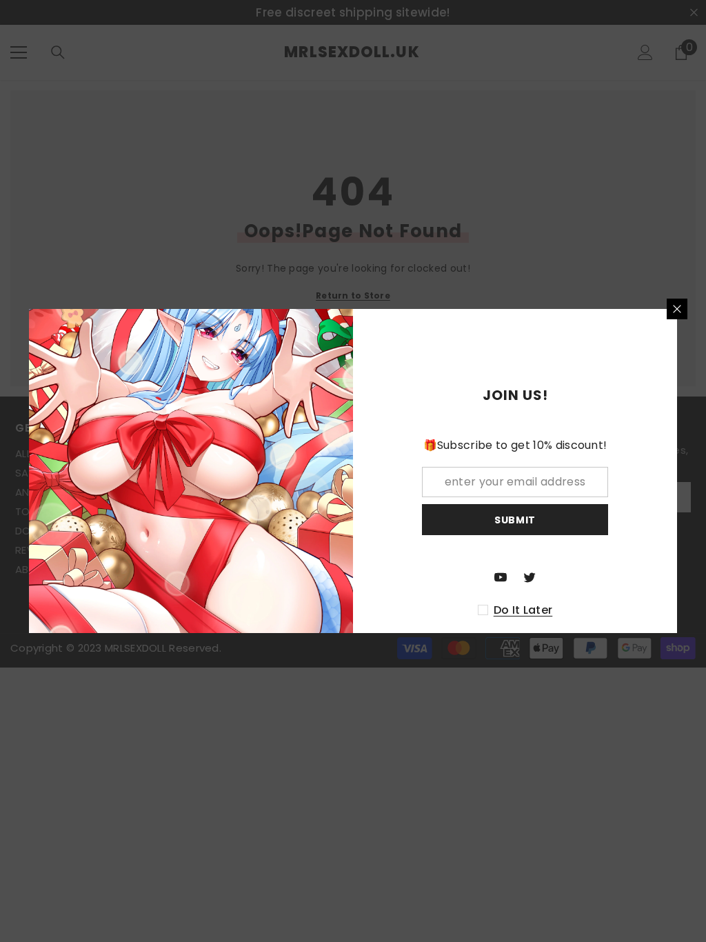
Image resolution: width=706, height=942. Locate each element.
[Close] (677, 309)
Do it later (523, 610)
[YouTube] (500, 577)
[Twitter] (529, 577)
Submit (515, 520)
